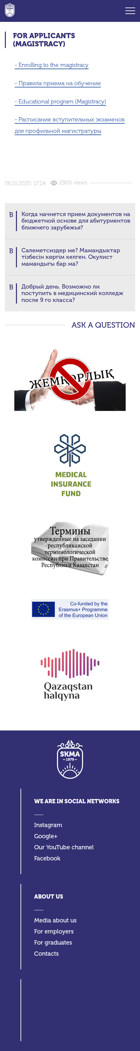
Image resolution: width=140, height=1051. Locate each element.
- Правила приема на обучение (58, 83)
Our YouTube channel (64, 847)
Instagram (48, 825)
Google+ (46, 836)
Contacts (46, 953)
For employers (54, 931)
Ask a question (103, 325)
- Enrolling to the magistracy (52, 65)
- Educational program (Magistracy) (60, 101)
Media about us (55, 920)
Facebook (47, 858)
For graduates (53, 942)
